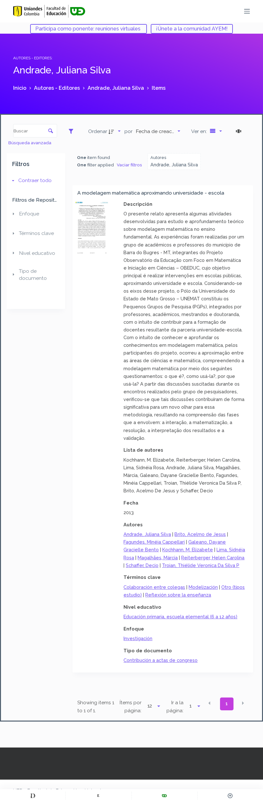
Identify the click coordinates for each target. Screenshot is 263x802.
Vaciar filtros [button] (129, 164)
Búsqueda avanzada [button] (30, 142)
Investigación (137, 638)
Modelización (203, 587)
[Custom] (32, 795)
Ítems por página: (130, 707)
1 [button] (226, 703)
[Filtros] (72, 131)
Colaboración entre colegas (154, 587)
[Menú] (247, 11)
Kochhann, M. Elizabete (187, 549)
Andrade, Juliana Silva (147, 534)
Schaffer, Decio (142, 565)
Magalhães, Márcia (158, 557)
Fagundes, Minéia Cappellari (154, 542)
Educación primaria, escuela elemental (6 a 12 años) (180, 616)
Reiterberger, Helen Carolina (212, 557)
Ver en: (199, 131)
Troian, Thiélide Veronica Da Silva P (200, 565)
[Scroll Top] (230, 795)
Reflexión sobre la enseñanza (178, 594)
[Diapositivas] (240, 131)
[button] (209, 703)
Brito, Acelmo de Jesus (200, 534)
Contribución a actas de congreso (160, 660)
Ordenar (97, 131)
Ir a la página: (174, 707)
